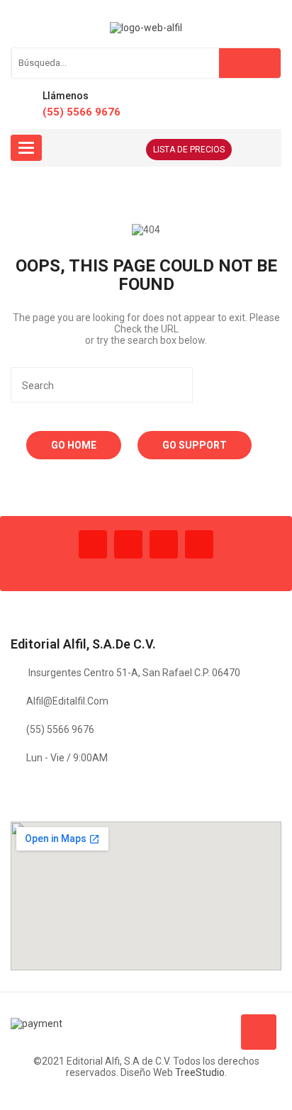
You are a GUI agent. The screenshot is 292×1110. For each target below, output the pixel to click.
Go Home (73, 445)
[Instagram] (164, 544)
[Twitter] (128, 544)
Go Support (194, 445)
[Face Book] (93, 544)
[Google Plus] (199, 544)
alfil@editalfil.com (67, 701)
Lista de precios (189, 150)
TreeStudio (200, 1072)
